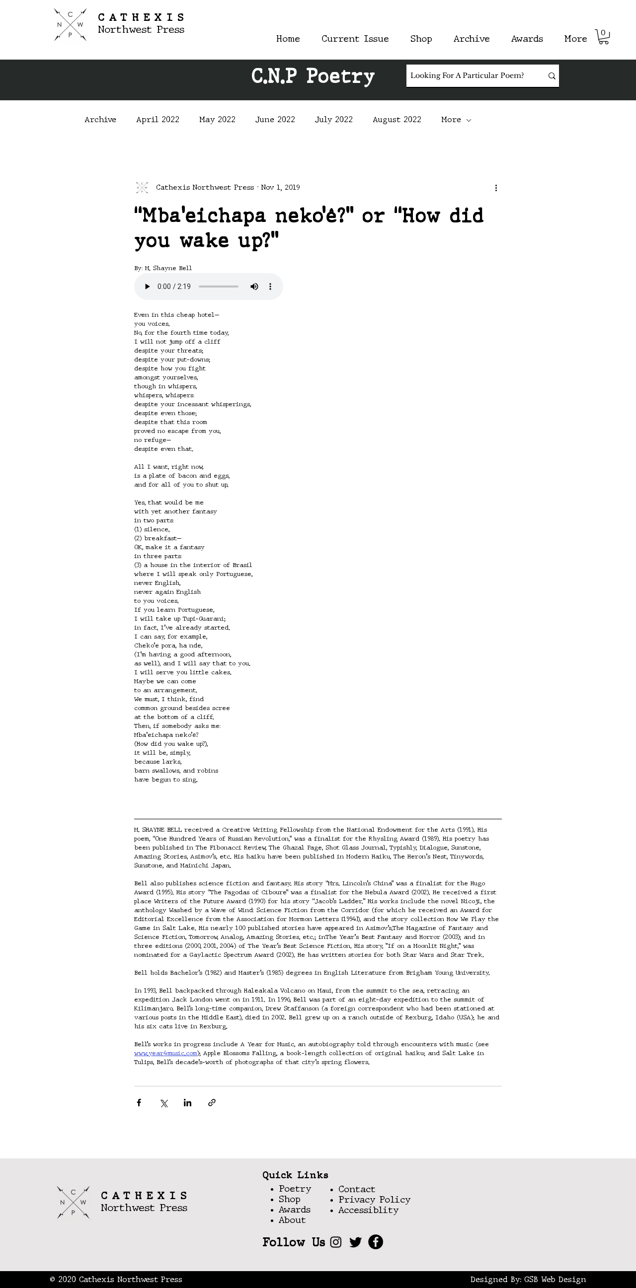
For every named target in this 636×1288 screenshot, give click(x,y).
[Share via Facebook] (139, 1102)
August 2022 (397, 120)
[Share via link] (212, 1102)
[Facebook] (375, 1241)
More (451, 120)
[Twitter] (355, 1241)
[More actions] (496, 188)
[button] (604, 36)
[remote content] (318, 287)
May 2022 (217, 120)
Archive (100, 120)
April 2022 (157, 120)
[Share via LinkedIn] (187, 1102)
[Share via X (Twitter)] (163, 1102)
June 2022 (275, 120)
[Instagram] (335, 1241)
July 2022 (334, 120)
